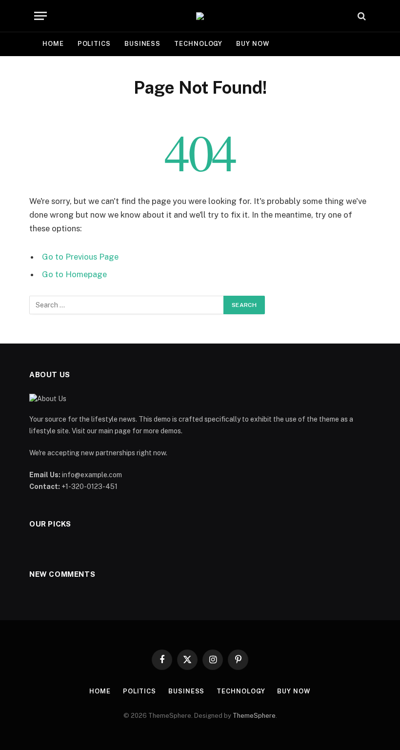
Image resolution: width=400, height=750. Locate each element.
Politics (94, 43)
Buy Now (252, 43)
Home (53, 43)
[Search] (361, 16)
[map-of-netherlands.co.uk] (200, 16)
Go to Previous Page (80, 257)
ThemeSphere (254, 715)
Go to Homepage (74, 274)
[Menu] (40, 16)
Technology (198, 43)
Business (142, 43)
